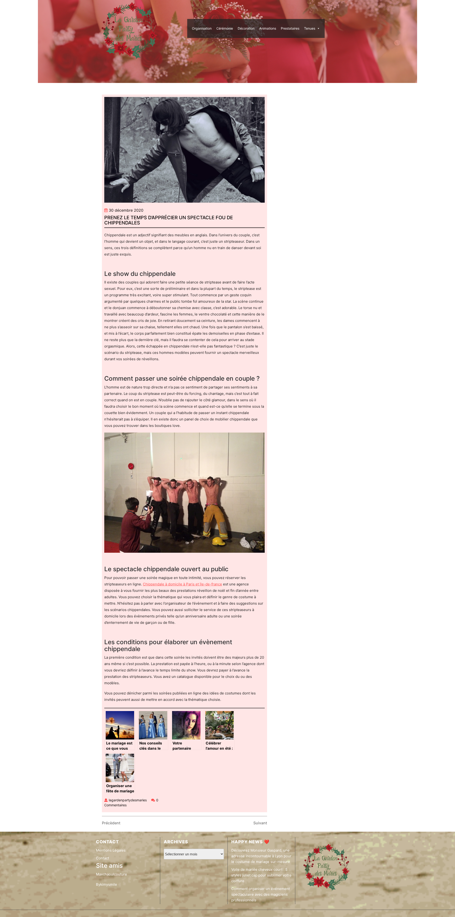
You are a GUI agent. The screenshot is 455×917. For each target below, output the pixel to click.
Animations (267, 28)
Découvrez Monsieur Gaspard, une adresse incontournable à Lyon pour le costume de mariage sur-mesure (261, 856)
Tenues (309, 28)
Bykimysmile (106, 884)
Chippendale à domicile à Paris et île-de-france (182, 584)
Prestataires (290, 28)
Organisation (202, 28)
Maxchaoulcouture (111, 874)
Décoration (246, 28)
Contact (102, 858)
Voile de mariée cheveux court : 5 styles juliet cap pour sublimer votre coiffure (261, 875)
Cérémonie (224, 28)
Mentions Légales (111, 850)
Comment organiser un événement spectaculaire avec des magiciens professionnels (260, 894)
